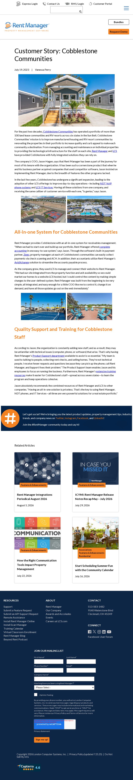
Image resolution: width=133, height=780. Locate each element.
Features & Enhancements (33, 485)
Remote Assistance (14, 617)
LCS (115, 150)
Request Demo (119, 31)
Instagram (70, 418)
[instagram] (99, 632)
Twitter (59, 418)
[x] (94, 632)
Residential (85, 556)
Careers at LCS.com (56, 621)
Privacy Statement (42, 731)
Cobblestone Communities (58, 131)
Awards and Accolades (58, 613)
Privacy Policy (60, 713)
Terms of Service (77, 713)
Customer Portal (102, 3)
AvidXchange (21, 262)
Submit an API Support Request (21, 613)
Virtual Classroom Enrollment (20, 632)
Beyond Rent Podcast (16, 639)
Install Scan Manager (15, 624)
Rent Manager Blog (14, 635)
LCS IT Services (44, 187)
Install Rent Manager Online (19, 621)
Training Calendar (13, 628)
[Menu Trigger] (126, 8)
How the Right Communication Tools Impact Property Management (37, 565)
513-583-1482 (96, 606)
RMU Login (77, 3)
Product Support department (48, 355)
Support (8, 606)
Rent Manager (100, 150)
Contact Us (53, 3)
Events (49, 617)
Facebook (82, 418)
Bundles (119, 22)
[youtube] (109, 632)
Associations (85, 549)
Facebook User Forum (100, 636)
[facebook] (89, 632)
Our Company (53, 610)
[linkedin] (104, 632)
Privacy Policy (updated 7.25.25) (85, 754)
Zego (26, 254)
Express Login (30, 3)
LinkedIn (98, 418)
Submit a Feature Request (18, 610)
